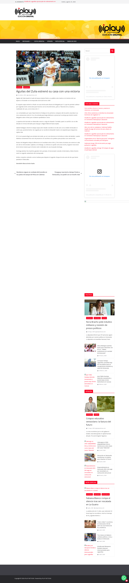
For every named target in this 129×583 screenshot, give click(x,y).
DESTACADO (26, 41)
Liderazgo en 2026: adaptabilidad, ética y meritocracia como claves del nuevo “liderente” (104, 445)
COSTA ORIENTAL (39, 41)
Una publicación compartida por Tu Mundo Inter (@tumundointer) (104, 195)
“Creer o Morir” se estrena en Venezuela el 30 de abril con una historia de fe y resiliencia (105, 524)
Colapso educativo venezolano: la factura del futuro (98, 421)
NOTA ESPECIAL (60, 41)
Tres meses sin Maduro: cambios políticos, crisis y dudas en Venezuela (104, 537)
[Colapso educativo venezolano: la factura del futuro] (100, 404)
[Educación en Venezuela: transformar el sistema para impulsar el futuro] (90, 458)
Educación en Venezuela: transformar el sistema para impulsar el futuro (104, 457)
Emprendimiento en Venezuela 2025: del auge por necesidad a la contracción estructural (104, 470)
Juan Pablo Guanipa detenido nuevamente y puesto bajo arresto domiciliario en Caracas (104, 379)
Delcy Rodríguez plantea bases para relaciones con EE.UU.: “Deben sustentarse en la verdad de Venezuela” (105, 349)
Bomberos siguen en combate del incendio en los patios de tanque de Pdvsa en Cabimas (32, 173)
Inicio (18, 41)
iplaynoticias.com (32, 95)
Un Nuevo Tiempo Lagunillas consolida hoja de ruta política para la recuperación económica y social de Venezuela (105, 364)
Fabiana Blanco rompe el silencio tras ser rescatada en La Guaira (98, 501)
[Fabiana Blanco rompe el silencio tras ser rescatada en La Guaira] (100, 489)
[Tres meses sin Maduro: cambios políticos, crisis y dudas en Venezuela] (90, 538)
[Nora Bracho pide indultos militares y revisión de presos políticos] (100, 307)
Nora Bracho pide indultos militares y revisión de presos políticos (99, 325)
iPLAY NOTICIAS (29, 578)
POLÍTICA (104, 318)
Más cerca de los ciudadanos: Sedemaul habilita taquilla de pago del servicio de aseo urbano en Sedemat (98, 129)
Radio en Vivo (71, 41)
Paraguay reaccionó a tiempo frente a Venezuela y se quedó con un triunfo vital (66, 173)
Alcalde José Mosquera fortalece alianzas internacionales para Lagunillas (104, 549)
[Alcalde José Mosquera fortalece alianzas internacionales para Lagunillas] (90, 550)
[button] (30, 41)
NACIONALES (97, 318)
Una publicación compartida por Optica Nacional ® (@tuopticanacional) (105, 96)
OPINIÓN (50, 41)
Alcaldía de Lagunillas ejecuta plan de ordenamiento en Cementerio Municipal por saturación (40, 2)
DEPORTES (19, 87)
